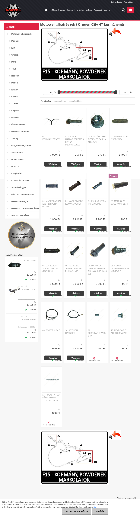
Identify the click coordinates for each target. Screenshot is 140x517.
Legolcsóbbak (60, 101)
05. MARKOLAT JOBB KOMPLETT (119, 202)
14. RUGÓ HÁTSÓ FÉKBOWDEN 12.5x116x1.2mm (51, 398)
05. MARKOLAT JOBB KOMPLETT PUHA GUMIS (73, 268)
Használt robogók (19, 201)
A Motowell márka (58, 10)
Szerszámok (17, 152)
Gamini (14, 97)
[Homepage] (45, 10)
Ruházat (15, 166)
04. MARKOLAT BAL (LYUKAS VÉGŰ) (74, 202)
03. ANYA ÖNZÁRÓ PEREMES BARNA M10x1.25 (97, 139)
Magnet (14, 41)
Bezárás (100, 511)
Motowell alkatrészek (21, 34)
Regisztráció (128, 2)
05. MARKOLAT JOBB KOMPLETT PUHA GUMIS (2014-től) (97, 270)
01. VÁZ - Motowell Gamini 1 (28, 319)
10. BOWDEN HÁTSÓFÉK (71, 331)
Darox (14, 62)
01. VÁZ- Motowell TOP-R (28, 287)
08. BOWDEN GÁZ (51, 330)
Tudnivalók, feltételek (75, 10)
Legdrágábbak (75, 101)
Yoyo (13, 69)
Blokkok (15, 117)
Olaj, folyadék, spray (21, 145)
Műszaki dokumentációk (22, 194)
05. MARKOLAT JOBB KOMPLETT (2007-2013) (50, 268)
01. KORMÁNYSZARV (51, 137)
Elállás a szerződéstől (126, 498)
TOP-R (14, 103)
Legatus (15, 110)
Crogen (14, 55)
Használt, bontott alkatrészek (25, 208)
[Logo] (23, 10)
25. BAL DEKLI (29, 261)
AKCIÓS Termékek (20, 215)
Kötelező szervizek (20, 180)
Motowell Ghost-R (20, 131)
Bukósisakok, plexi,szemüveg (18, 160)
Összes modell (18, 124)
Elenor (14, 90)
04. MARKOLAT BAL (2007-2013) (120, 137)
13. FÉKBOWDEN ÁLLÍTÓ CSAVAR (119, 331)
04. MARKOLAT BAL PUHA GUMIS (97, 202)
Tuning (14, 138)
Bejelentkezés (116, 2)
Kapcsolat (98, 10)
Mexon (14, 83)
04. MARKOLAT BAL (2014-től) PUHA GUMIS (51, 204)
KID (13, 48)
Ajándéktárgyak (18, 187)
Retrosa (15, 76)
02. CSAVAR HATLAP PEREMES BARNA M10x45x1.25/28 (74, 140)
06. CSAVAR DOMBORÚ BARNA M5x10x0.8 (120, 268)
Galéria (89, 10)
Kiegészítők (17, 173)
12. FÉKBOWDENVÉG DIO (97, 333)
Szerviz (107, 10)
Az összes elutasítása (76, 511)
